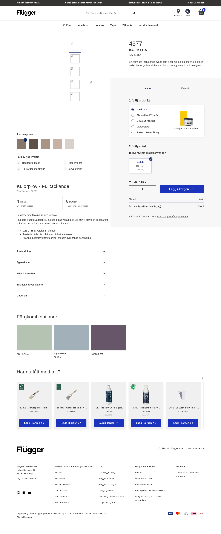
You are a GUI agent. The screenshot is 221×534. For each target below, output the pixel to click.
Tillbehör (128, 25)
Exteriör (185, 88)
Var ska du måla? (148, 25)
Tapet (113, 25)
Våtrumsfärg (143, 126)
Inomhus (83, 25)
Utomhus (99, 25)
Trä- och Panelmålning (148, 132)
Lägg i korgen (179, 189)
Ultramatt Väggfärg (146, 121)
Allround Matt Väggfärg (148, 115)
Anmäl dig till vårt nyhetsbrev (172, 216)
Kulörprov (142, 109)
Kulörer (67, 25)
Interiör (148, 88)
